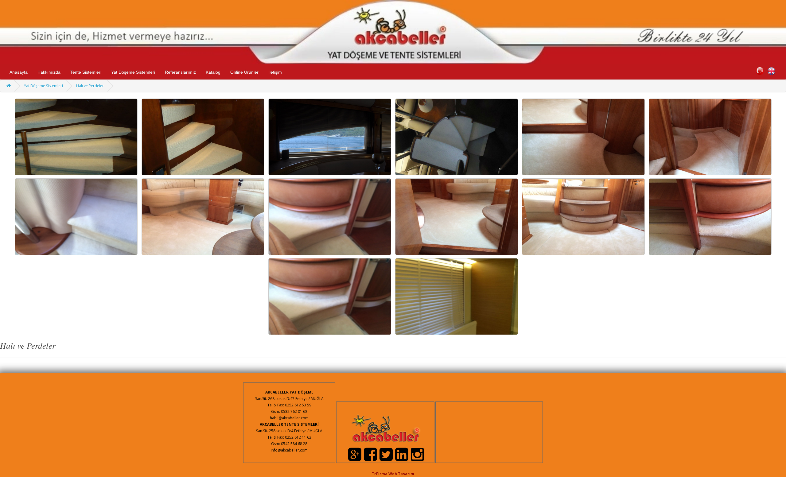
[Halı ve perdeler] (76, 136)
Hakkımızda (48, 72)
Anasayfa (19, 72)
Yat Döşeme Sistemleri (133, 72)
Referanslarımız (180, 72)
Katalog (213, 72)
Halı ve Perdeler (90, 85)
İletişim (275, 72)
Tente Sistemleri (85, 72)
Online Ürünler (244, 72)
